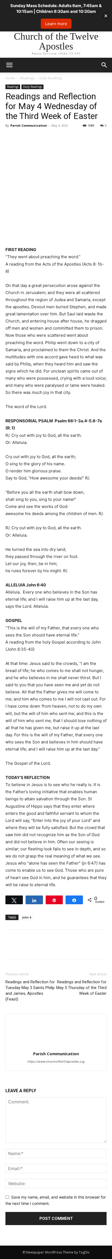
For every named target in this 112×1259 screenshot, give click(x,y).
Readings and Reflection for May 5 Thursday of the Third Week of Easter (81, 987)
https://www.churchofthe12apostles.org (56, 1061)
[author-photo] (56, 1046)
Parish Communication (28, 125)
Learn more (56, 23)
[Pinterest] (35, 137)
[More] (61, 137)
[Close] (105, 15)
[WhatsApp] (48, 137)
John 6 (26, 917)
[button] (104, 65)
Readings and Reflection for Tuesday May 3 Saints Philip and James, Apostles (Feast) (30, 990)
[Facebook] (10, 137)
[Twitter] (23, 137)
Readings (27, 78)
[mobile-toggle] (9, 65)
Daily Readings (50, 78)
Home (10, 78)
